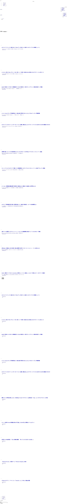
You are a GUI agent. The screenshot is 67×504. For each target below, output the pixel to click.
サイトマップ (4, 5)
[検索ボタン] (61, 11)
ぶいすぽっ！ (4, 497)
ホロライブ (3, 496)
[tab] (3, 278)
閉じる (1, 503)
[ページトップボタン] (0, 501)
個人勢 (3, 498)
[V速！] (1, 9)
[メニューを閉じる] (0, 0)
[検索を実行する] (7, 502)
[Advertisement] (33, 25)
